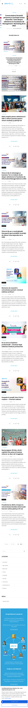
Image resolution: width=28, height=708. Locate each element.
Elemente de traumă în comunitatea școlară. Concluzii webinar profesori (12, 290)
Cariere (4, 572)
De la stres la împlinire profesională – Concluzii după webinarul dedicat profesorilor (12, 344)
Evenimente (5, 581)
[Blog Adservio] (9, 3)
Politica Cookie (8, 698)
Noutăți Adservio (6, 585)
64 (18, 544)
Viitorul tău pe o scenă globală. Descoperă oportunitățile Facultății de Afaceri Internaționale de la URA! (14, 234)
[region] (14, 697)
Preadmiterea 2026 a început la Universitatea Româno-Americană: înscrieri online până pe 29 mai (14, 507)
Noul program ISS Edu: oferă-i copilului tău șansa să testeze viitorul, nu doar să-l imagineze (12, 452)
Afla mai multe (14, 141)
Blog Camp (5, 568)
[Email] (18, 146)
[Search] (24, 3)
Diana (16, 65)
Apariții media (6, 601)
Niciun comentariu (17, 28)
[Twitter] (15, 146)
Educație (14, 12)
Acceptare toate (14, 701)
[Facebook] (13, 146)
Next (21, 544)
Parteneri (4, 444)
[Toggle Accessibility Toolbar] (2, 702)
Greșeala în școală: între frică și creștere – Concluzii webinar (12, 398)
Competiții (5, 575)
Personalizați (14, 705)
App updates (5, 565)
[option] (14, 53)
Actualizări (5, 562)
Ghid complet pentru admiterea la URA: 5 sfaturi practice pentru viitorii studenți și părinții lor (13, 118)
